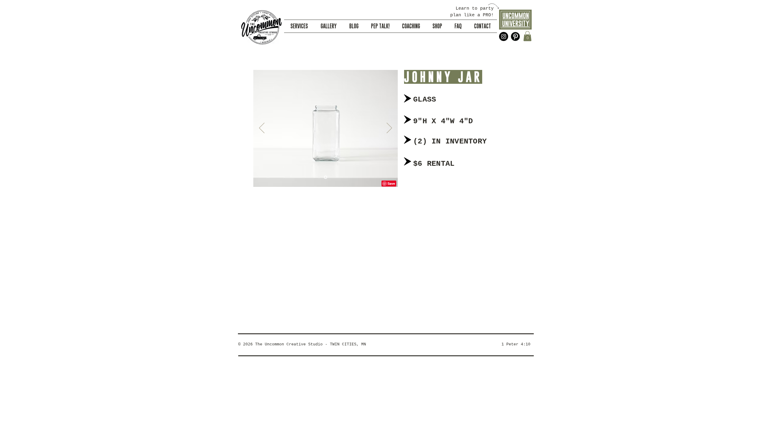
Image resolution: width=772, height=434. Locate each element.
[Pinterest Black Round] (515, 36)
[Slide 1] (325, 177)
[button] (527, 36)
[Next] (389, 128)
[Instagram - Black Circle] (503, 36)
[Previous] (261, 128)
